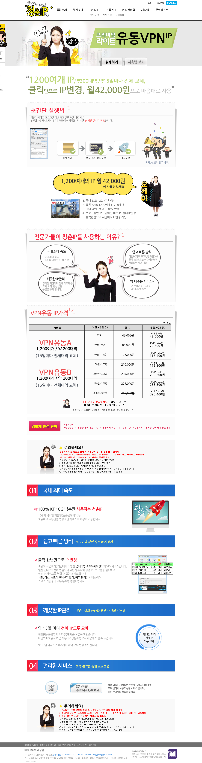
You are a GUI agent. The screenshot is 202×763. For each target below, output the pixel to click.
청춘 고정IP (95, 10)
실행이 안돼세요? (158, 163)
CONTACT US (82, 745)
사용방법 (120, 15)
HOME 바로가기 (38, 9)
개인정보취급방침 (31, 745)
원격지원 (92, 745)
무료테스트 (162, 10)
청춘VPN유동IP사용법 (135, 61)
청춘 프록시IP (111, 10)
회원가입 (160, 3)
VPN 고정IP (95, 15)
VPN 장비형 (128, 10)
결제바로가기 (61, 10)
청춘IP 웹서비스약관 (48, 745)
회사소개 (78, 10)
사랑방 (145, 10)
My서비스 (171, 3)
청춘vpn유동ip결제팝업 (111, 61)
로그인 (149, 3)
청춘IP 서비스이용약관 (66, 745)
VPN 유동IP (108, 15)
